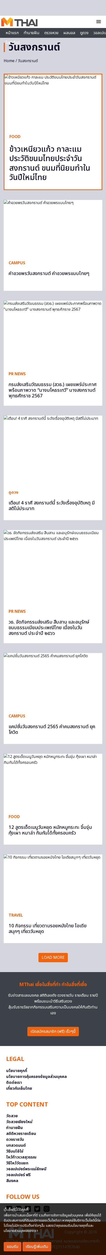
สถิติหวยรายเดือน (21, 1134)
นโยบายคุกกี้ (16, 1071)
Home (9, 61)
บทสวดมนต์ (16, 1145)
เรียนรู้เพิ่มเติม (37, 1247)
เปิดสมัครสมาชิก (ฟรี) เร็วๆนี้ (53, 1031)
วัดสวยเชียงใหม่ (19, 1122)
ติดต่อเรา (14, 1083)
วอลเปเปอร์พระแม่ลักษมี (26, 1169)
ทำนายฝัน (31, 33)
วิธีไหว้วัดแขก (17, 1163)
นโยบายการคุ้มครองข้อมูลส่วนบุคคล (36, 1077)
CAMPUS (17, 263)
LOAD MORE (53, 958)
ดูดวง (13, 492)
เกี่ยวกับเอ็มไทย (19, 1088)
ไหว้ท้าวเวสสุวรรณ (21, 1157)
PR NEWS (17, 374)
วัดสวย (12, 1116)
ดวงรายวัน (15, 1140)
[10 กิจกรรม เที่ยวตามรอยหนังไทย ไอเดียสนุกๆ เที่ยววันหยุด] (53, 880)
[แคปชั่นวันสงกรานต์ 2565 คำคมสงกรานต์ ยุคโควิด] (53, 680)
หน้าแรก (12, 33)
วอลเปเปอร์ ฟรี (18, 1175)
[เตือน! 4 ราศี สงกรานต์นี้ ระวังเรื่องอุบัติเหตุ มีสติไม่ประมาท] (53, 450)
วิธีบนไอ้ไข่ (14, 1151)
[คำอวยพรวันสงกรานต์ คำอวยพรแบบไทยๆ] (53, 227)
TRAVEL (16, 915)
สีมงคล (12, 1181)
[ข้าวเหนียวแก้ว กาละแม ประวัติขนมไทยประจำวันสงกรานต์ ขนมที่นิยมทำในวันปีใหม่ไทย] (53, 101)
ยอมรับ (12, 1247)
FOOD (14, 137)
